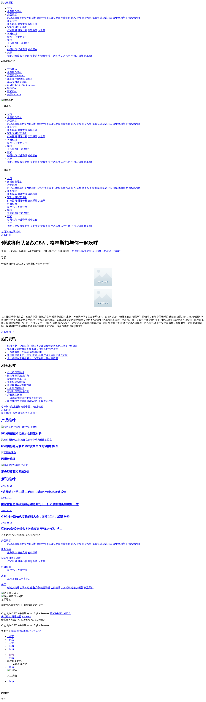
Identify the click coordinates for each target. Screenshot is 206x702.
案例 (9, 40)
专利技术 (22, 36)
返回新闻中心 (8, 331)
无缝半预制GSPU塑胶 (48, 17)
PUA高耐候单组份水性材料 (21, 17)
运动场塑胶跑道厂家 (18, 375)
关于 (9, 52)
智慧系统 (32, 30)
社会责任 (32, 49)
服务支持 (12, 21)
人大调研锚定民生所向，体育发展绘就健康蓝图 (32, 358)
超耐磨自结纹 (14, 11)
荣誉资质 (45, 55)
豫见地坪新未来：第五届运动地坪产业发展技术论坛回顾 (37, 355)
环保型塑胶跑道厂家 (18, 391)
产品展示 (12, 14)
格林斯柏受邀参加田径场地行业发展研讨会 (30, 401)
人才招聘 (66, 55)
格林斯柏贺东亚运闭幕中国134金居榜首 (22, 406)
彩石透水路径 (14, 394)
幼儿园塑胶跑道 (15, 388)
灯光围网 (12, 30)
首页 (9, 8)
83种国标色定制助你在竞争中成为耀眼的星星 (30, 446)
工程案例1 (12, 43)
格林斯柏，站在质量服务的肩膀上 (19, 413)
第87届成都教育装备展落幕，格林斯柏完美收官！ (33, 349)
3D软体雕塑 (119, 17)
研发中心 (12, 36)
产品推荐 (8, 420)
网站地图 (16, 616)
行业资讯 (22, 49)
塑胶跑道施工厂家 (17, 379)
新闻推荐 (8, 479)
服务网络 (12, 24)
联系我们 (88, 55)
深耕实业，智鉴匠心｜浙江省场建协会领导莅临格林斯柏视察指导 (42, 346)
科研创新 (12, 33)
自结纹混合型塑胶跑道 (19, 385)
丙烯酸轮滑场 (133, 17)
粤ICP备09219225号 (60, 613)
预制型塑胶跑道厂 (17, 382)
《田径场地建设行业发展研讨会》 (25, 398)
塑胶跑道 (65, 17)
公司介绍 (25, 55)
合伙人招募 (77, 55)
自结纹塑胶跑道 (15, 372)
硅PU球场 (76, 17)
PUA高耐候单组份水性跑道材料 (21, 433)
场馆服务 (107, 17)
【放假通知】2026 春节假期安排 (24, 352)
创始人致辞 (13, 55)
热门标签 (6, 616)
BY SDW (26, 616)
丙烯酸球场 (8, 458)
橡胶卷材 (97, 17)
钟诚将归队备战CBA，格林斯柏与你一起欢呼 (96, 251)
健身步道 (87, 17)
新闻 (9, 46)
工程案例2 (24, 43)
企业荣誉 (35, 55)
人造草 (41, 30)
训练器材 (22, 30)
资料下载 (32, 24)
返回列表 (6, 234)
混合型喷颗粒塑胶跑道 (15, 471)
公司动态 (12, 49)
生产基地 (55, 55)
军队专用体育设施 (17, 27)
